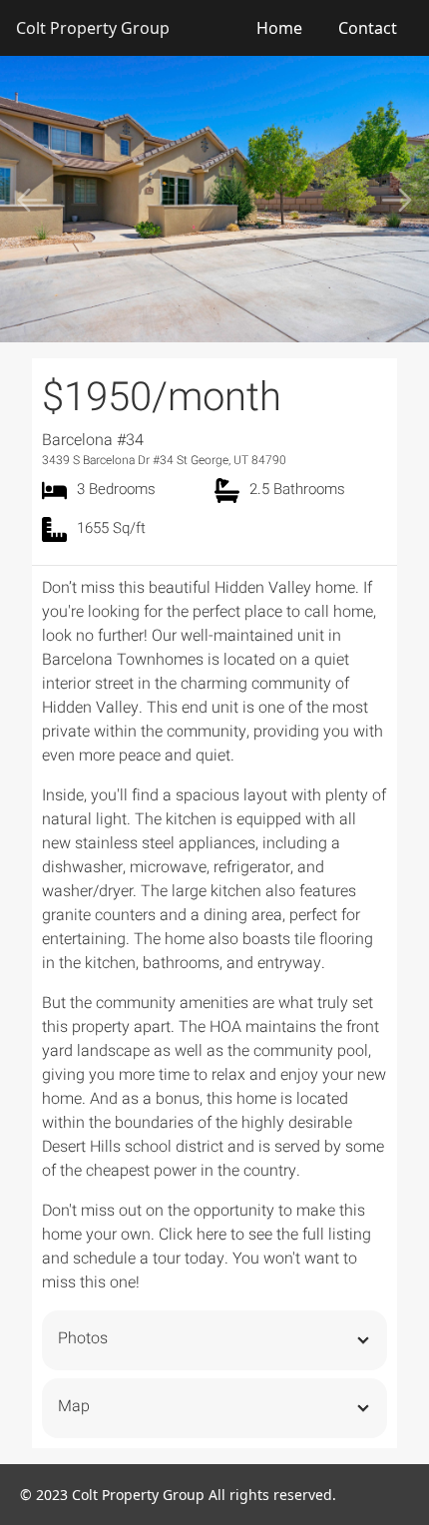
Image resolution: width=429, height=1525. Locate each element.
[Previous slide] (32, 200)
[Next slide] (397, 200)
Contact (367, 28)
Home (279, 28)
